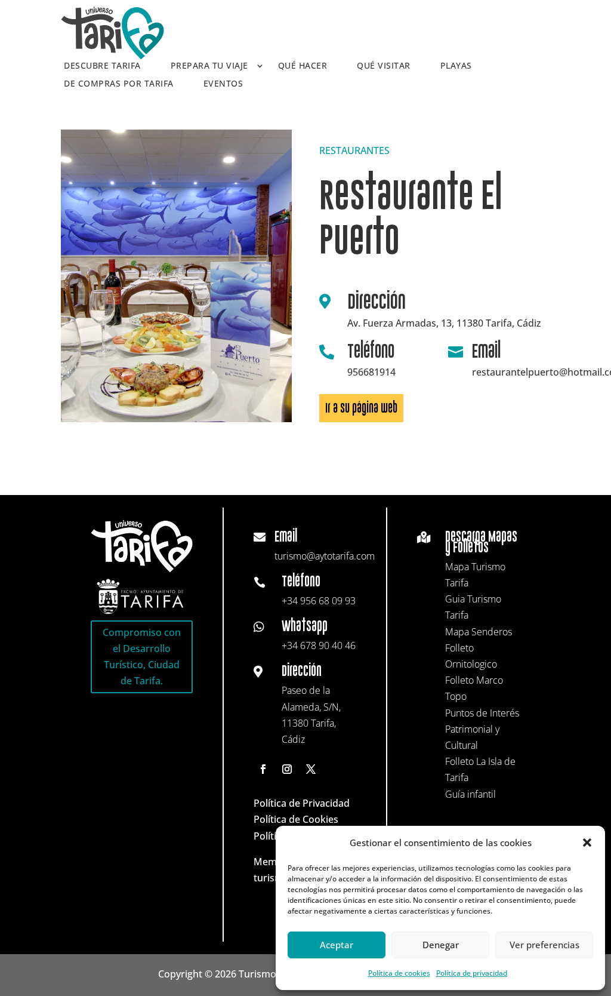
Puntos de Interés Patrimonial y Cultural (482, 729)
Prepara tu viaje (209, 66)
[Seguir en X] (310, 769)
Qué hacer (303, 66)
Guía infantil (470, 794)
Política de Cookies (296, 819)
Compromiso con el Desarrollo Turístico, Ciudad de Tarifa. (142, 657)
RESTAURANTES (354, 150)
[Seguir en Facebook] (263, 769)
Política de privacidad (471, 973)
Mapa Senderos (478, 631)
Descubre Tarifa (102, 66)
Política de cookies (399, 973)
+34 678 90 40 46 (319, 645)
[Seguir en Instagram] (287, 769)
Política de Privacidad (302, 803)
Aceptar (336, 945)
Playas (456, 66)
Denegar (440, 945)
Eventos (223, 84)
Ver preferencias (544, 945)
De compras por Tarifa (119, 84)
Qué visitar (384, 66)
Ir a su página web (361, 408)
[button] (587, 843)
